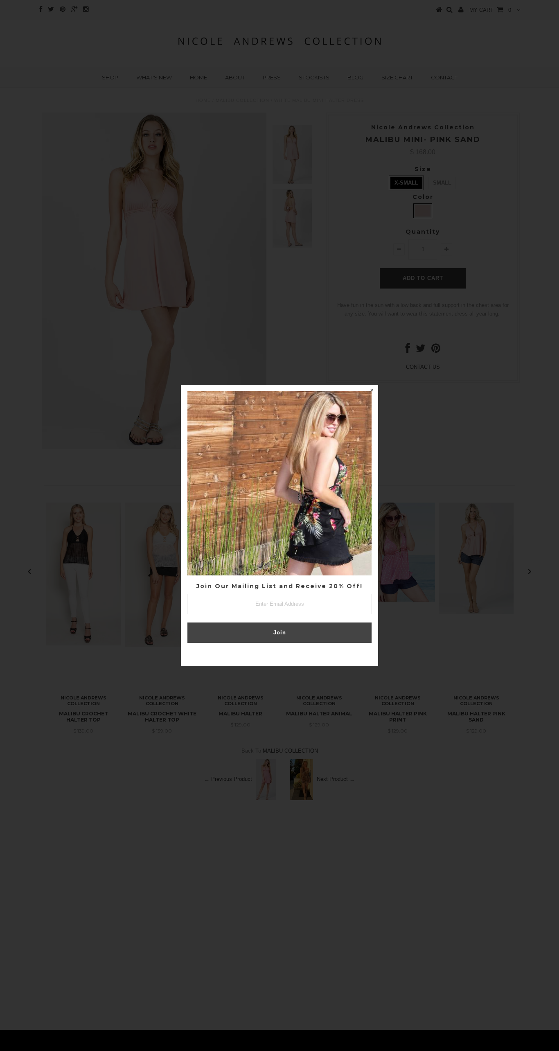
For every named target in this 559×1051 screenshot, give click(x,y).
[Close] (371, 391)
